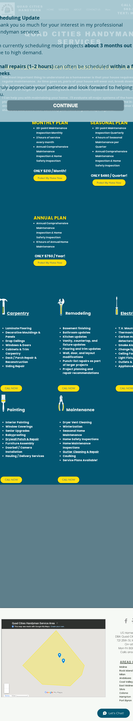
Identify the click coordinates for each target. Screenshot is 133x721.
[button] (65, 105)
